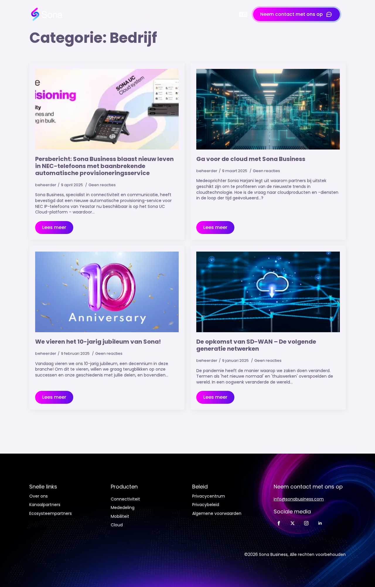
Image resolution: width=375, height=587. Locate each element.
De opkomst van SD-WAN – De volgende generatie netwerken (256, 345)
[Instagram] (306, 523)
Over (113, 14)
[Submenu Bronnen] (229, 14)
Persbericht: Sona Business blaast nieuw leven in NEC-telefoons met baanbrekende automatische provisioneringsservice (104, 166)
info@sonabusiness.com (299, 499)
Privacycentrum (208, 496)
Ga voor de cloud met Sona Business (250, 158)
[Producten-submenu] (158, 14)
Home (90, 14)
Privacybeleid (205, 505)
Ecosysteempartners (50, 513)
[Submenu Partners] (194, 14)
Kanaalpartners (44, 505)
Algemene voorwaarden (216, 513)
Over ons (38, 496)
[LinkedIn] (320, 523)
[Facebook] (279, 523)
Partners (179, 14)
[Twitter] (292, 523)
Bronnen (215, 14)
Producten (141, 14)
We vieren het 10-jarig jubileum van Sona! (98, 341)
